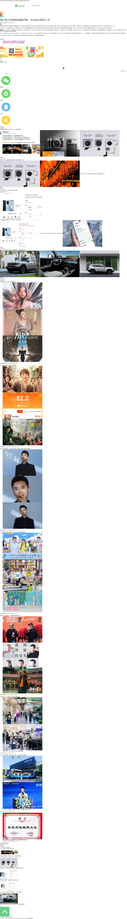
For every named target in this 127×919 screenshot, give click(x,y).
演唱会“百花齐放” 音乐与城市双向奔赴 (8, 281)
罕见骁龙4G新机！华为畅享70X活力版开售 (9, 190)
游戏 (9, 0)
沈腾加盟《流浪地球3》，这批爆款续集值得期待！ (10, 615)
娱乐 (5, 0)
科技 (28, 0)
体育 (7, 0)
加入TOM (10, 917)
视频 (18, 0)
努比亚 (3, 25)
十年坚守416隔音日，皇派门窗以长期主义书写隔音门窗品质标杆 (13, 755)
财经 (20, 0)
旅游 (11, 0)
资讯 (3, 0)
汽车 (26, 0)
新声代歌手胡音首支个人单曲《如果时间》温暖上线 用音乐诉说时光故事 (15, 448)
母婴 (16, 0)
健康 (22, 0)
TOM (1, 753)
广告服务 (6, 917)
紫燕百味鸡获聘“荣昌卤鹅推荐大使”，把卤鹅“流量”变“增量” (15, 839)
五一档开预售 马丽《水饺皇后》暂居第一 (8, 365)
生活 (14, 0)
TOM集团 (2, 917)
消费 (24, 0)
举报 (1, 60)
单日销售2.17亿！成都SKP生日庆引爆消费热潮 (9, 696)
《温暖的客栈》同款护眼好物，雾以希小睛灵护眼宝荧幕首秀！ (13, 532)
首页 (1, 0)
